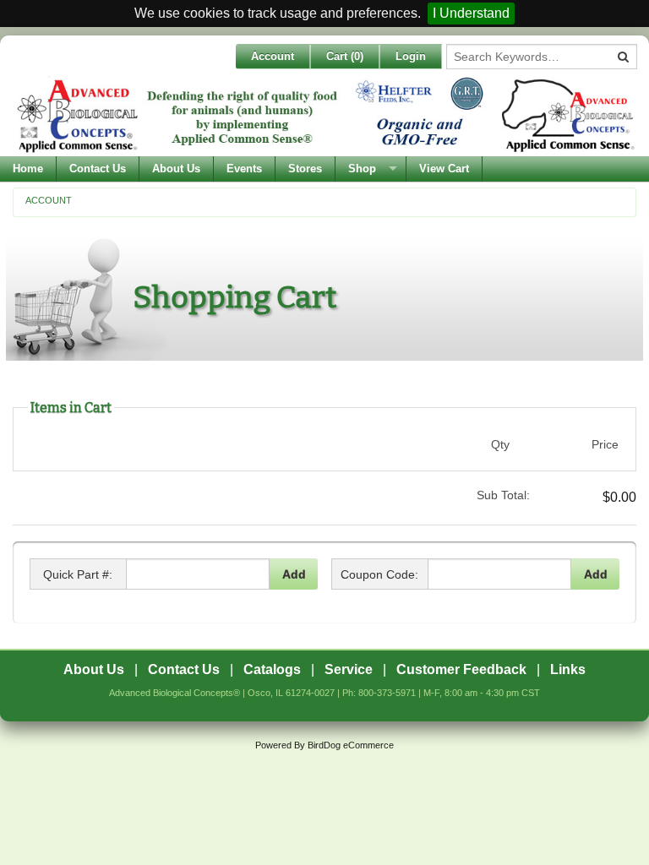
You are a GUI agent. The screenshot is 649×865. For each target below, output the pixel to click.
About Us (176, 168)
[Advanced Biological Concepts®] (324, 114)
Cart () (344, 56)
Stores (305, 168)
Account (272, 56)
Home (28, 168)
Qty (500, 444)
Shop (362, 168)
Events (244, 168)
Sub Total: (503, 495)
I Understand (471, 13)
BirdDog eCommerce (351, 745)
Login (410, 56)
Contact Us (97, 168)
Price (605, 444)
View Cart (444, 168)
